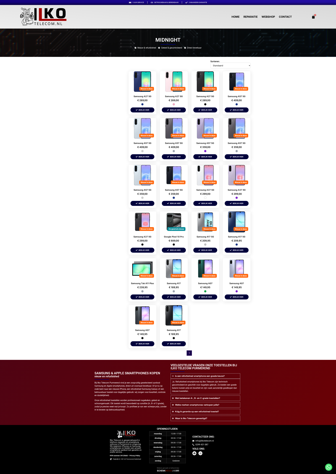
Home (236, 16)
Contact (285, 16)
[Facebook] (194, 453)
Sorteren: (215, 61)
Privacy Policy (135, 456)
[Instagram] (200, 453)
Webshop (268, 16)
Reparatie (250, 16)
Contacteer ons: (203, 436)
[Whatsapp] (328, 467)
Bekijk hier (144, 110)
